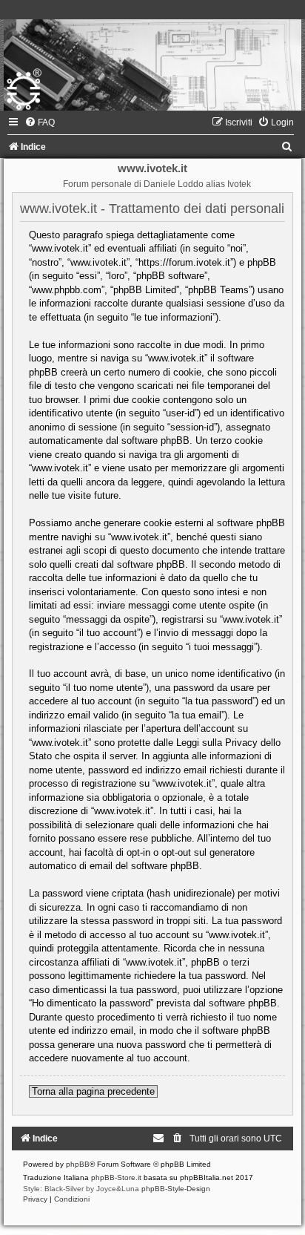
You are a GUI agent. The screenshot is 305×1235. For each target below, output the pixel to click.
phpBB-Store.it (116, 1177)
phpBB (78, 1164)
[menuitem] (39, 122)
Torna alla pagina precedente (93, 1091)
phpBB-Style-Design (175, 1189)
